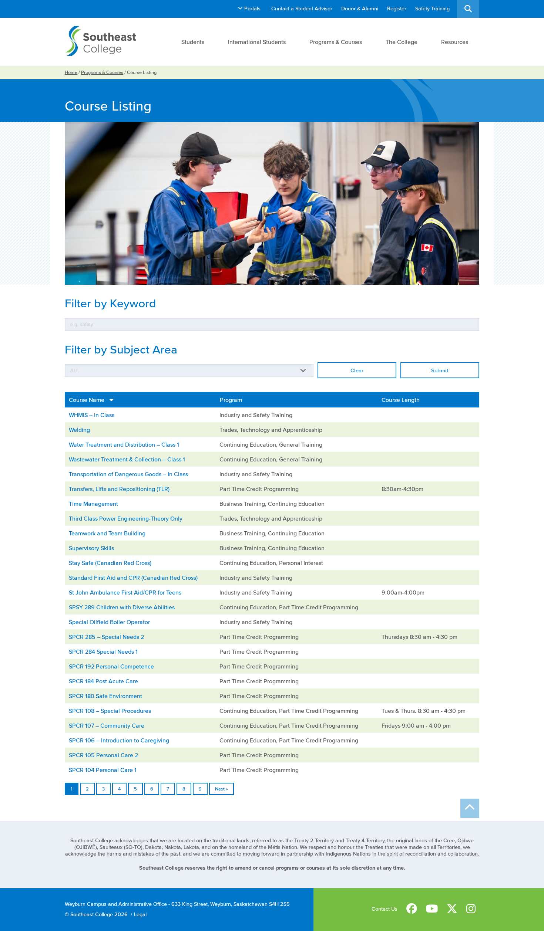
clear (356, 370)
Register (396, 8)
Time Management (93, 503)
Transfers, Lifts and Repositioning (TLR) (119, 488)
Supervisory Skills (91, 548)
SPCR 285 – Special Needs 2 (106, 636)
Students (192, 41)
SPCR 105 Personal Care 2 (103, 755)
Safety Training (432, 8)
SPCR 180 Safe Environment (105, 696)
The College (401, 41)
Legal (140, 914)
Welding (79, 429)
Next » (221, 789)
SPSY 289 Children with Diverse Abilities (122, 607)
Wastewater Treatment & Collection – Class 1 (127, 459)
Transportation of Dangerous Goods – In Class (128, 474)
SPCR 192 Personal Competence (111, 666)
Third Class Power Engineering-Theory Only (125, 518)
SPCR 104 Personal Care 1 (103, 769)
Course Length (401, 399)
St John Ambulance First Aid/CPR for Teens (125, 592)
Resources (454, 41)
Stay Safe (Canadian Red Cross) (110, 562)
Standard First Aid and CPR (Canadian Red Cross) (133, 577)
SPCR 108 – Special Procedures (110, 710)
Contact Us (384, 909)
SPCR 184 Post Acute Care (103, 681)
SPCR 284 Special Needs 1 (103, 651)
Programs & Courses (335, 41)
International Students (257, 41)
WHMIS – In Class (91, 415)
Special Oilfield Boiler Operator (109, 622)
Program (231, 399)
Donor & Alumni (359, 8)
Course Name (87, 399)
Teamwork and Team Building (107, 533)
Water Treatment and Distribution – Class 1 (124, 444)
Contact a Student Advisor (301, 8)
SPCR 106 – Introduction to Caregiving (119, 740)
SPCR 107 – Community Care (106, 725)
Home (71, 72)
